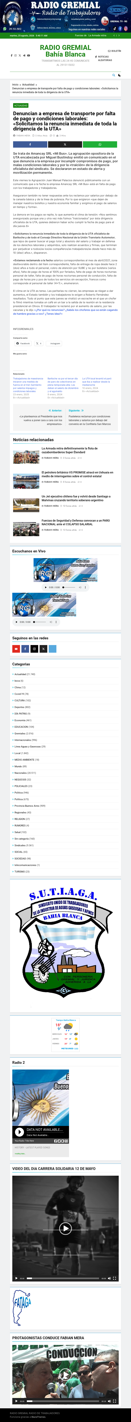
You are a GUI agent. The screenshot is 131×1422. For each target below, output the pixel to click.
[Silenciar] (109, 1278)
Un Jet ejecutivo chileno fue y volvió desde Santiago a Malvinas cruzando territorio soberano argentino (90, 35)
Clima (18, 687)
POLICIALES (21, 786)
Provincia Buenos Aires (27, 805)
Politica (19, 792)
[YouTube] (16, 649)
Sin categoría (22, 838)
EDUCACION (21, 726)
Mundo (18, 766)
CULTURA (20, 700)
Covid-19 (19, 694)
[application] (65, 1229)
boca (17, 680)
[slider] (63, 1278)
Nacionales (21, 773)
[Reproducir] (16, 1278)
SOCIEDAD (20, 858)
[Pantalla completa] (114, 1278)
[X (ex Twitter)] (43, 649)
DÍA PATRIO (21, 713)
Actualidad (20, 105)
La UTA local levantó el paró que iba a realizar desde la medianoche (96, 381)
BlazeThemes (38, 1416)
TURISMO (20, 871)
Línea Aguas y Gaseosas (28, 746)
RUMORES (20, 825)
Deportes (19, 707)
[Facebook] (25, 649)
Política (19, 799)
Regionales (20, 812)
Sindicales (20, 845)
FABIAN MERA (23, 135)
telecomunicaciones (25, 865)
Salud (17, 832)
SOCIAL (19, 852)
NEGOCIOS (20, 779)
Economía (20, 720)
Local (17, 753)
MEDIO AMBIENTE (24, 759)
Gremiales (20, 733)
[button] (65, 1228)
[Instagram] (34, 649)
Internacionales (23, 740)
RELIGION (20, 819)
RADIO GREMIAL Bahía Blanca (65, 51)
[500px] (52, 649)
